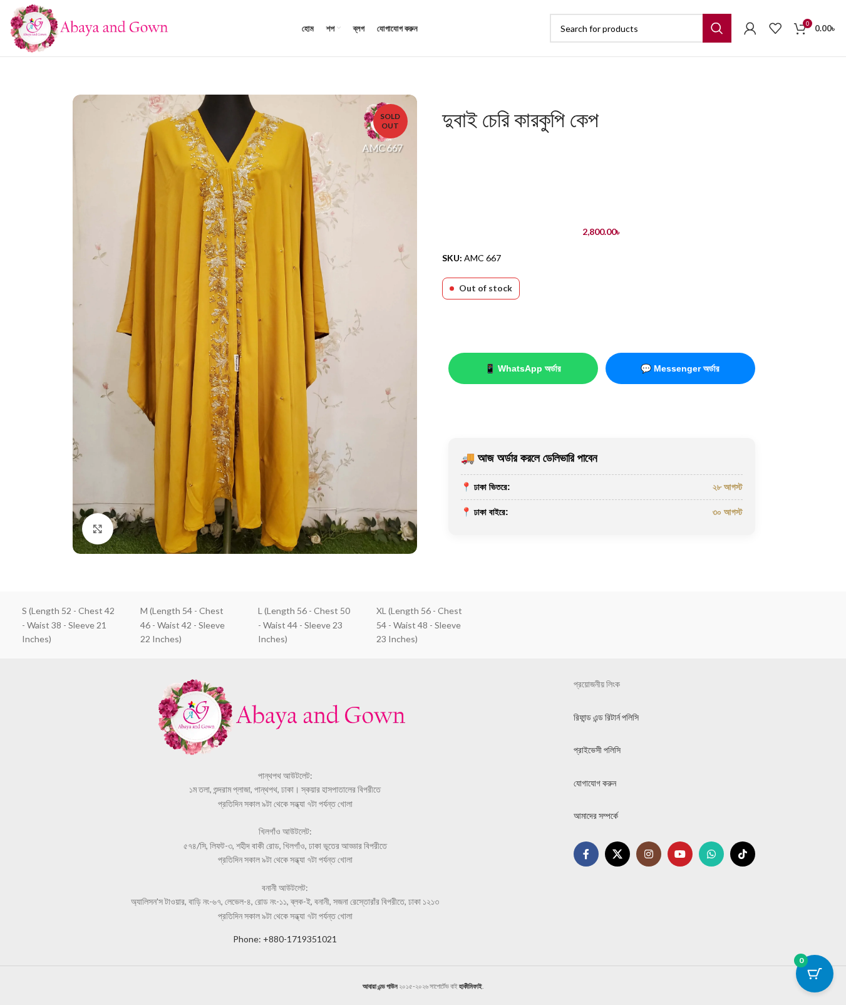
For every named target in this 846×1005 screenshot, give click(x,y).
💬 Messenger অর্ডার (680, 368)
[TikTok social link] (742, 854)
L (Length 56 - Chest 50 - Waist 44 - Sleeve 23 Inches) (304, 624)
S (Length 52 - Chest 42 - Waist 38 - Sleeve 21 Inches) (68, 624)
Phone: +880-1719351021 (285, 939)
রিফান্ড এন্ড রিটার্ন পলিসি (606, 717)
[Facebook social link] (586, 854)
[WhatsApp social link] (711, 854)
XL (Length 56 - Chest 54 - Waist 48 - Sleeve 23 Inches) (419, 624)
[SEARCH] (717, 28)
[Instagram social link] (648, 854)
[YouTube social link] (680, 854)
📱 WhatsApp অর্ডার (523, 368)
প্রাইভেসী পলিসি (597, 749)
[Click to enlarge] (97, 528)
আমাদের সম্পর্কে (596, 815)
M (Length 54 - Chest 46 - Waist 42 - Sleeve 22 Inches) (182, 624)
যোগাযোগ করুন (595, 783)
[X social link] (617, 854)
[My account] (750, 28)
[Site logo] (89, 27)
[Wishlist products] (775, 28)
